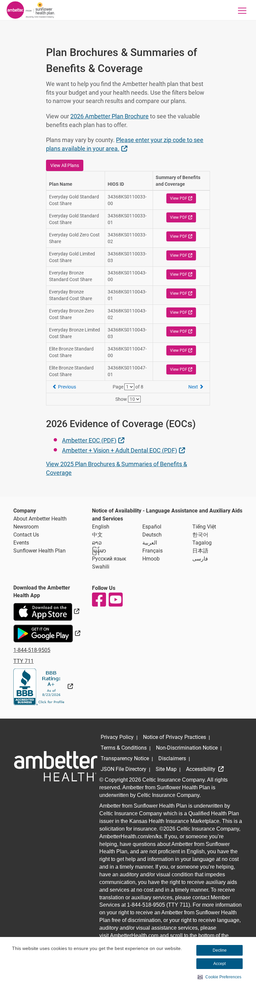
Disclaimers (172, 758)
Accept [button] (219, 963)
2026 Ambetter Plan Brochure (109, 116)
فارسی (200, 559)
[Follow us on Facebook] (98, 600)
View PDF (183, 198)
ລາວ (97, 543)
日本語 (200, 551)
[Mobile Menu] (242, 10)
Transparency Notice (125, 758)
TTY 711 (23, 661)
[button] (219, 977)
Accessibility (201, 769)
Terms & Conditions (124, 748)
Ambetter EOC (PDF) (94, 440)
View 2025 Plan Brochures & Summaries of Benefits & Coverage (116, 468)
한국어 (200, 535)
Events (21, 543)
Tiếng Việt (204, 527)
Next (193, 386)
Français (152, 551)
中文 (97, 535)
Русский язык (109, 559)
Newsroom (26, 527)
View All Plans (64, 165)
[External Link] (43, 686)
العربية (149, 543)
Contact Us (26, 535)
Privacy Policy (117, 737)
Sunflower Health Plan (39, 551)
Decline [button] (220, 950)
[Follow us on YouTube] (115, 600)
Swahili (100, 567)
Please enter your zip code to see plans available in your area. (124, 144)
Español (151, 527)
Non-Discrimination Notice (187, 748)
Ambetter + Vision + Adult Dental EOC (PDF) (124, 450)
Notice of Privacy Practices (174, 737)
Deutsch (152, 535)
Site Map (166, 769)
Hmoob (151, 559)
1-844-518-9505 (31, 650)
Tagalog (202, 543)
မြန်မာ (99, 551)
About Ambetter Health (40, 519)
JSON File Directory (123, 769)
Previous (66, 386)
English (100, 527)
